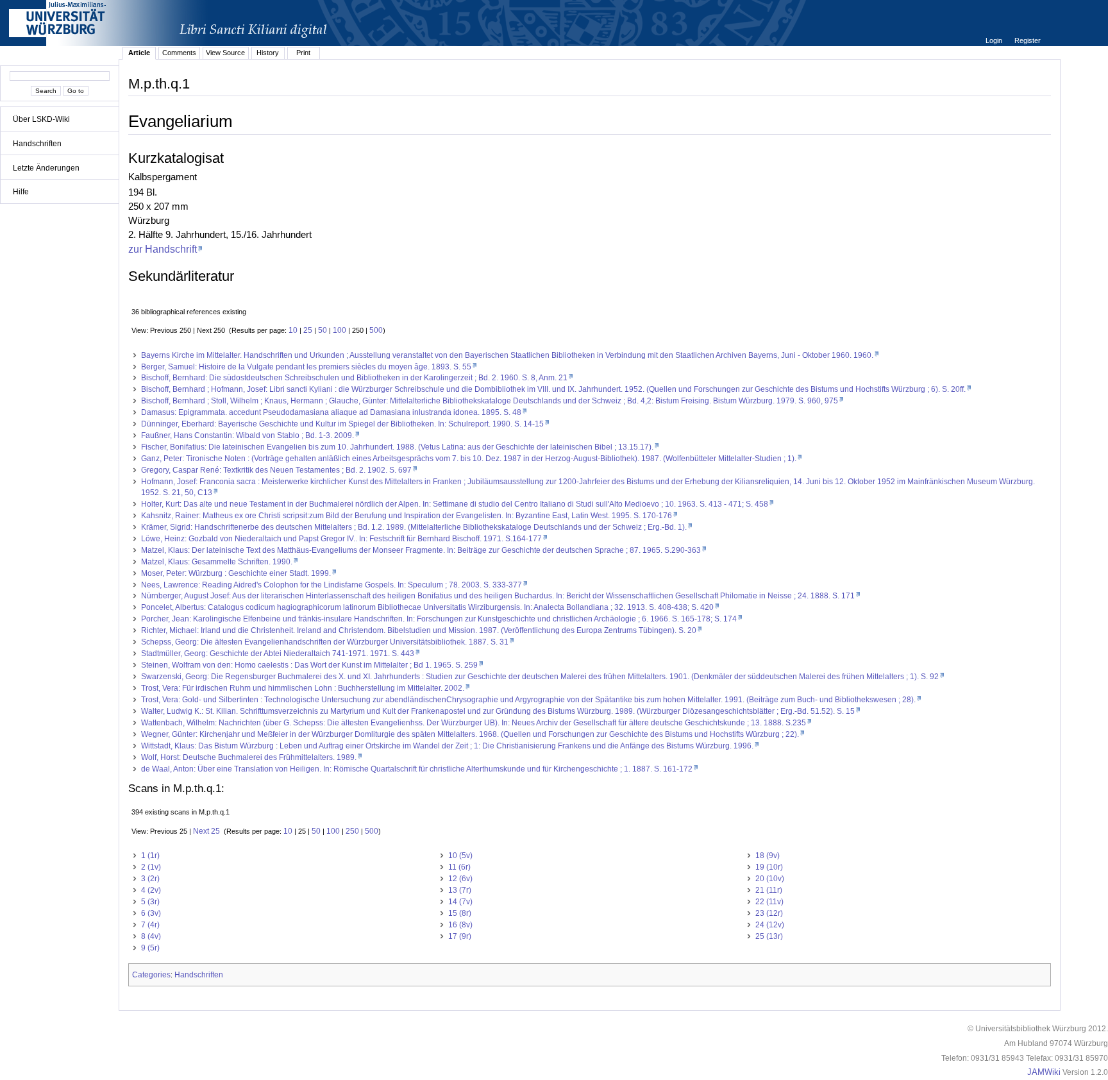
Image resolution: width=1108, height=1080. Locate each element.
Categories (151, 974)
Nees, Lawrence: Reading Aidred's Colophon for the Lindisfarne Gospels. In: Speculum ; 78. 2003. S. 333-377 (331, 584)
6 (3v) (151, 913)
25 (307, 330)
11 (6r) (459, 867)
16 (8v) (460, 924)
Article (139, 52)
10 (293, 330)
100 (339, 330)
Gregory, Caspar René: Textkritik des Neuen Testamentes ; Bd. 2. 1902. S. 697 (276, 470)
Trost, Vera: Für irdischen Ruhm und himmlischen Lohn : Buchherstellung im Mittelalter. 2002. (302, 688)
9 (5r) (150, 947)
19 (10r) (769, 867)
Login (995, 40)
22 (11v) (769, 901)
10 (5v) (460, 855)
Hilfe (21, 191)
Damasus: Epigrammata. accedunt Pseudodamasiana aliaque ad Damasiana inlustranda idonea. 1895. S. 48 (331, 412)
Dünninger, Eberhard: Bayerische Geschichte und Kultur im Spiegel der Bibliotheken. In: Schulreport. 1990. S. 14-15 (342, 423)
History (267, 52)
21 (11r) (768, 890)
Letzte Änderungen (46, 168)
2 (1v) (151, 867)
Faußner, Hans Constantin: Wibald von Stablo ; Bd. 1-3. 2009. (247, 435)
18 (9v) (767, 855)
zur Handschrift (162, 249)
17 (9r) (459, 936)
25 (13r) (769, 936)
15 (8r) (459, 913)
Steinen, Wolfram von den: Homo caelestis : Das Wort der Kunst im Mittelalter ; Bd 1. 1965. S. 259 (309, 665)
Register (1027, 40)
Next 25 (206, 831)
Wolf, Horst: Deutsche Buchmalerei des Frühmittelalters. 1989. (249, 757)
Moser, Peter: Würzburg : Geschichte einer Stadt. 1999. (236, 573)
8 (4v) (151, 936)
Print (303, 52)
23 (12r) (769, 913)
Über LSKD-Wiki (41, 119)
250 (352, 831)
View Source (225, 52)
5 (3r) (150, 901)
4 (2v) (151, 890)
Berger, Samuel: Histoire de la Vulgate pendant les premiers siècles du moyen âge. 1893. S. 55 (306, 366)
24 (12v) (769, 924)
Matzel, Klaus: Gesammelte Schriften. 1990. (216, 561)
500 (376, 330)
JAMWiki (1044, 1072)
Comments (179, 52)
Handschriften (37, 143)
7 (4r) (150, 924)
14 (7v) (460, 901)
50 (322, 330)
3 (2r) (150, 878)
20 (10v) (769, 878)
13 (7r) (459, 890)
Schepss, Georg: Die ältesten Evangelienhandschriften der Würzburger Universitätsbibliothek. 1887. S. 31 (324, 641)
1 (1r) (150, 855)
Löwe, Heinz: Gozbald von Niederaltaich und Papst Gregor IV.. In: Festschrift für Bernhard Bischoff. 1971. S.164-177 (341, 538)
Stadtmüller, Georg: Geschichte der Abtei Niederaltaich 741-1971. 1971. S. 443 (277, 653)
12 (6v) (460, 878)
